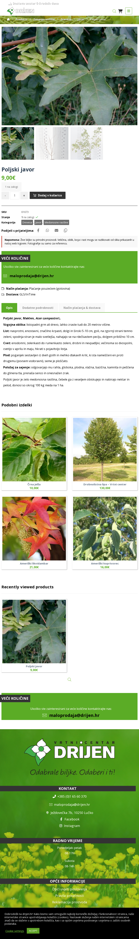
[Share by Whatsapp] (47, 230)
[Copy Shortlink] (65, 230)
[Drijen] (8, 19)
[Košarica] (120, 11)
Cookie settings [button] (14, 930)
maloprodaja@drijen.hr (74, 715)
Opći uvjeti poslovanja (69, 889)
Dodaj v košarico (50, 195)
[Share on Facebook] (38, 230)
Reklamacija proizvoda (69, 902)
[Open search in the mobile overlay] (114, 11)
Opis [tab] (9, 308)
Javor (38, 222)
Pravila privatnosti (69, 895)
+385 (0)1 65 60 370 (72, 796)
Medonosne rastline (56, 222)
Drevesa (27, 222)
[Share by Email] (56, 230)
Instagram (72, 826)
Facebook (71, 819)
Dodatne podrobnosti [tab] (37, 308)
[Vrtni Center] (20, 11)
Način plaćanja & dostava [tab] (82, 308)
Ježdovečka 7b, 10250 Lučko (71, 812)
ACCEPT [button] (33, 930)
